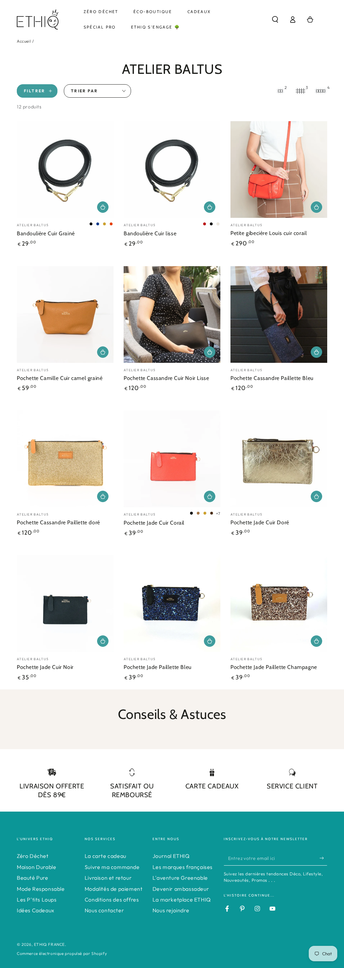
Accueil (24, 41)
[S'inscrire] (323, 858)
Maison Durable (36, 867)
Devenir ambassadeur (181, 888)
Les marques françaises (183, 867)
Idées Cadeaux (35, 910)
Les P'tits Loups (37, 899)
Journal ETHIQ (171, 856)
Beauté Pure (32, 877)
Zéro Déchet (33, 856)
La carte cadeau (105, 856)
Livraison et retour (108, 877)
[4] (320, 91)
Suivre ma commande (112, 867)
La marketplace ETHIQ (182, 899)
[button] (275, 19)
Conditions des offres (112, 899)
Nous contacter (104, 910)
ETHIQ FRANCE (49, 944)
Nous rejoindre (171, 910)
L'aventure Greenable (180, 877)
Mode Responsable (41, 888)
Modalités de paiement (114, 888)
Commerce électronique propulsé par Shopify (62, 953)
